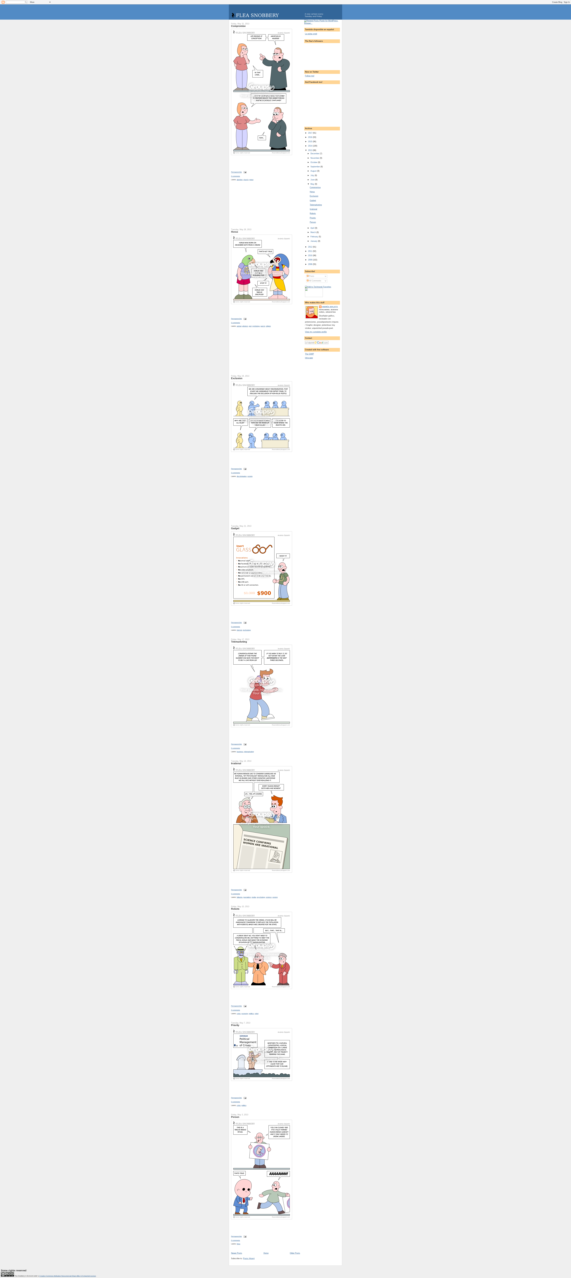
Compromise (238, 26)
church (245, 180)
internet (239, 630)
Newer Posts (236, 1253)
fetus (238, 1244)
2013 (310, 150)
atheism (245, 326)
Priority (235, 1025)
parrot (263, 326)
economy (244, 1013)
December (315, 153)
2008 (310, 264)
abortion (240, 180)
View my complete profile (316, 332)
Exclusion (236, 378)
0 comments (235, 176)
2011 (310, 251)
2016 (310, 137)
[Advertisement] (253, 206)
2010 (310, 255)
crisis (239, 1013)
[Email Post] (244, 172)
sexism (275, 897)
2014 (310, 146)
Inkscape (309, 358)
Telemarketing (239, 641)
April (312, 228)
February (314, 236)
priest (251, 180)
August (313, 171)
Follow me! (309, 76)
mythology (256, 326)
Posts (311, 276)
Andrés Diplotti (330, 307)
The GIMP (309, 354)
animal (239, 326)
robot (256, 1013)
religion (268, 326)
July (312, 175)
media (254, 897)
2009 (310, 260)
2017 (310, 133)
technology (247, 630)
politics (251, 1013)
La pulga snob (311, 34)
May (312, 184)
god (250, 326)
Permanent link (236, 172)
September (315, 167)
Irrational (236, 763)
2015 (310, 141)
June (312, 180)
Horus (234, 231)
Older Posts (295, 1253)
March (313, 232)
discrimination (242, 476)
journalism (247, 897)
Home (266, 1253)
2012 (310, 247)
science (269, 897)
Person (235, 1117)
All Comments (315, 281)
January (314, 241)
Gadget (235, 528)
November (315, 158)
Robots (235, 908)
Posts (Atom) (249, 1258)
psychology (261, 897)
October (314, 162)
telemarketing (249, 752)
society (250, 476)
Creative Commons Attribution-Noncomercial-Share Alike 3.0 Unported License (67, 1276)
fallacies (240, 897)
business (240, 752)
